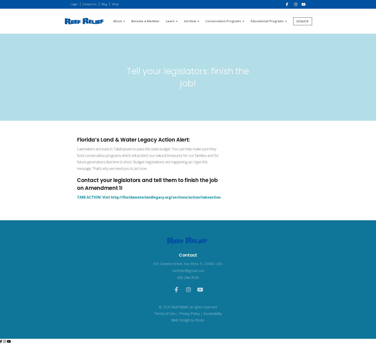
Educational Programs (267, 21)
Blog (104, 4)
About (117, 21)
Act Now (190, 21)
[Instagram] (5, 341)
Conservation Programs (223, 21)
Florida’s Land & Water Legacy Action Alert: (133, 139)
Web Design (180, 320)
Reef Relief (179, 307)
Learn (170, 21)
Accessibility (212, 313)
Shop (115, 4)
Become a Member (145, 21)
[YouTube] (9, 341)
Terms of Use (164, 313)
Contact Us (89, 4)
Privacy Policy (189, 313)
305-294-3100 (188, 277)
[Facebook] (1, 341)
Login (73, 4)
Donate (303, 21)
